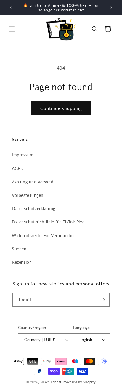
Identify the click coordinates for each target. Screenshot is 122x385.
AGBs (17, 168)
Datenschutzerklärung (33, 208)
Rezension (22, 262)
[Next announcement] (111, 7)
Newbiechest (51, 382)
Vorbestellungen (28, 195)
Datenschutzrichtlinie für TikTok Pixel (49, 221)
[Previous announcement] (10, 7)
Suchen (19, 248)
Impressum (22, 154)
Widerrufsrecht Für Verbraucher (43, 235)
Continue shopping (61, 108)
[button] (11, 29)
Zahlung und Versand (32, 181)
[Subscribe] (102, 300)
